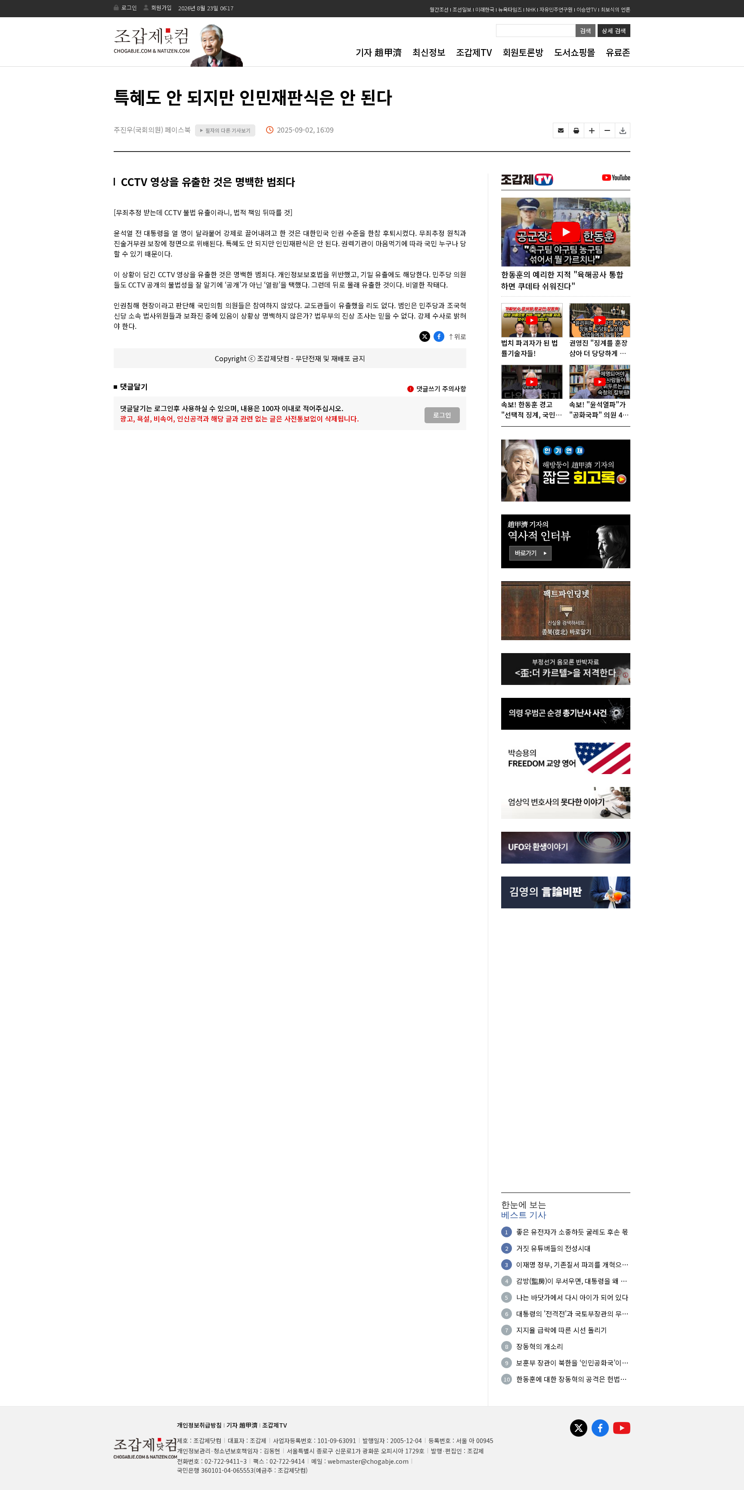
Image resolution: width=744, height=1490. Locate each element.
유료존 (618, 52)
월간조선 (439, 9)
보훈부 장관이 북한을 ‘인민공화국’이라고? (572, 1362)
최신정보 (428, 52)
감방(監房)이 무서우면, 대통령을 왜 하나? (571, 1281)
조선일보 (462, 9)
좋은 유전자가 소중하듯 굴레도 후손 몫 (572, 1232)
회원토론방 (522, 52)
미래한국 (484, 9)
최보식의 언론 (615, 9)
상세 (614, 30)
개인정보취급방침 (199, 1425)
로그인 (129, 7)
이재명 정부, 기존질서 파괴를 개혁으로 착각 (572, 1264)
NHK (531, 9)
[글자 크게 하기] (591, 130)
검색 (585, 30)
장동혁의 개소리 (539, 1346)
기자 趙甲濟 (379, 52)
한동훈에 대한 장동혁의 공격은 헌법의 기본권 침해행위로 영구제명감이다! (571, 1379)
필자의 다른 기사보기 (225, 130)
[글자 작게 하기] (607, 130)
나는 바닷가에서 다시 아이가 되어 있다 (572, 1297)
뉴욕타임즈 (510, 9)
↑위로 (457, 336)
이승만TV (587, 9)
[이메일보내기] (560, 130)
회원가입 (161, 7)
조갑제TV (474, 52)
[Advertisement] (565, 1050)
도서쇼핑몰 (574, 52)
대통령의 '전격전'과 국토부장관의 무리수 (572, 1313)
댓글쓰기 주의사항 (441, 388)
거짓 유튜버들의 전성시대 (553, 1248)
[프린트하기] (576, 130)
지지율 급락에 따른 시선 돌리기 (561, 1330)
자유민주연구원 (556, 9)
